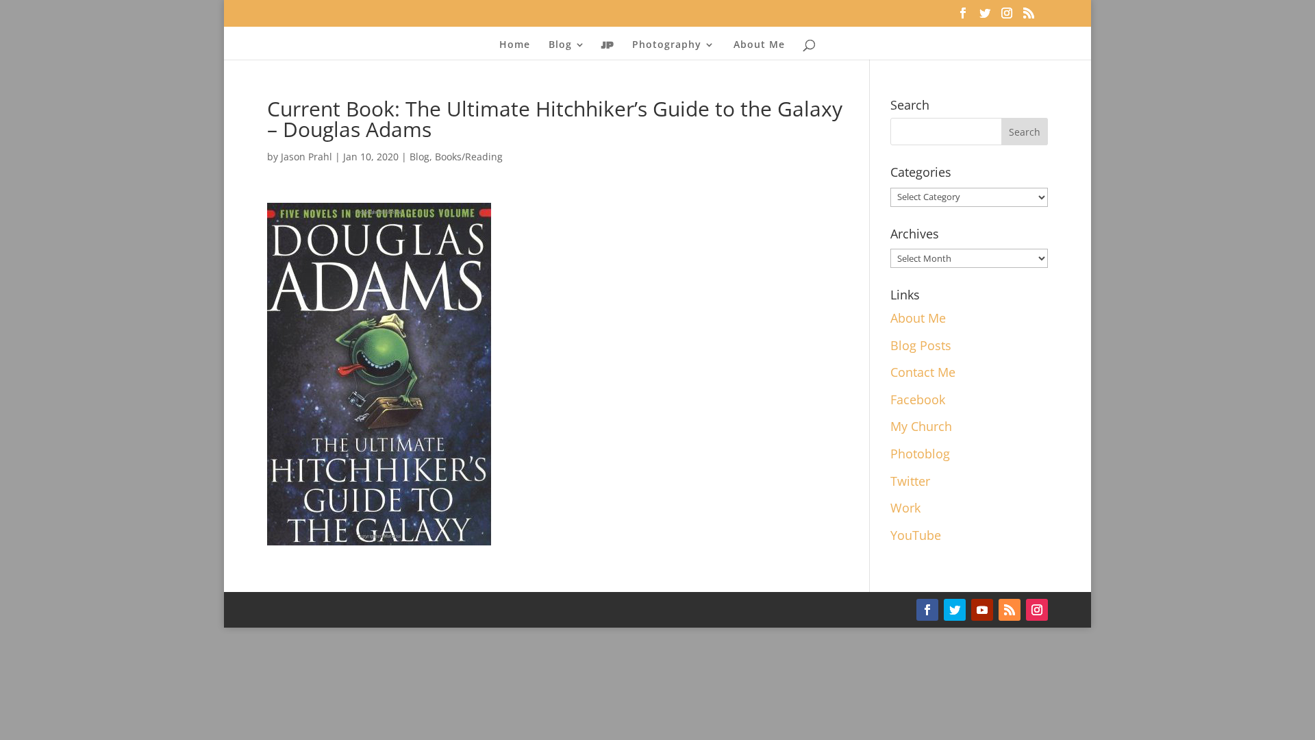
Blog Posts (920, 345)
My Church (921, 426)
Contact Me (922, 372)
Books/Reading (469, 156)
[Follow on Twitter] (955, 610)
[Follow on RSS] (1009, 610)
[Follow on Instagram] (1037, 610)
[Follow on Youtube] (982, 610)
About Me (759, 45)
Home (514, 45)
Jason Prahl (306, 156)
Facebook (917, 399)
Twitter (910, 481)
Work (905, 508)
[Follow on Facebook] (927, 610)
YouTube (915, 535)
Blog (419, 156)
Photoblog (920, 453)
